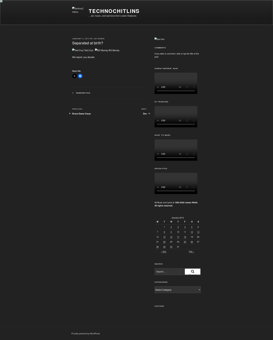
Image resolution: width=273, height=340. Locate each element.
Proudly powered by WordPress (85, 333)
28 (157, 246)
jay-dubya (99, 39)
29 (164, 246)
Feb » (191, 251)
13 (198, 231)
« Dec (163, 251)
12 (192, 231)
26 (192, 241)
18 (185, 236)
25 (185, 241)
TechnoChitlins (114, 10)
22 (164, 241)
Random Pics (83, 93)
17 (178, 236)
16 (171, 236)
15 (164, 236)
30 (171, 246)
